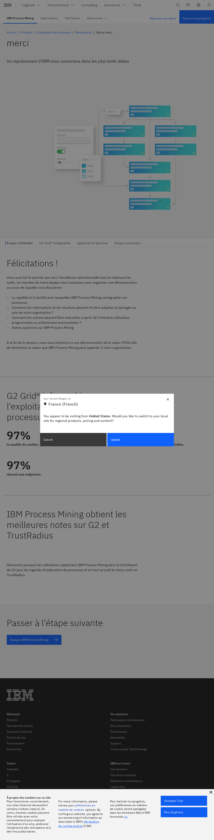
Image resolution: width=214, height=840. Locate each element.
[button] (210, 792)
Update (115, 440)
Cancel (48, 440)
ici (125, 816)
